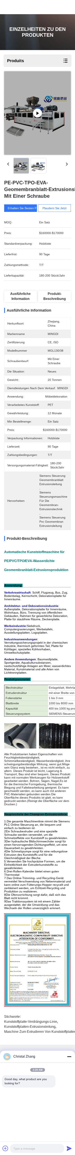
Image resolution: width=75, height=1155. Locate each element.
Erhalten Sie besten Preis (24, 208)
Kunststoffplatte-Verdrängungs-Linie (30, 1021)
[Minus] (69, 1056)
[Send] (69, 1148)
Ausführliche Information (20, 296)
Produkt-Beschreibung (54, 296)
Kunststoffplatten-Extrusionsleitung (29, 1026)
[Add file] (5, 1148)
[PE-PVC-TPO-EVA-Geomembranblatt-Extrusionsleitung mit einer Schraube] (37, 113)
